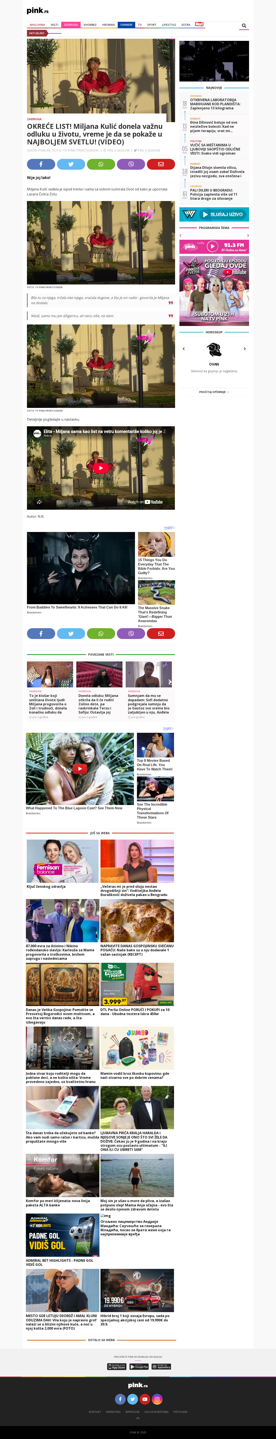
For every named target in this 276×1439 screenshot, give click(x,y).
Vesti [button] (54, 25)
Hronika (108, 25)
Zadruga (71, 25)
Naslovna (37, 25)
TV (140, 25)
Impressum (132, 1412)
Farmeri (126, 25)
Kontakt (95, 1412)
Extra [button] (186, 25)
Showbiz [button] (90, 25)
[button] (32, 682)
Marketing (113, 1412)
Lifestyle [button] (169, 25)
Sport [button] (152, 25)
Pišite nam (180, 1412)
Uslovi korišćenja (156, 1412)
